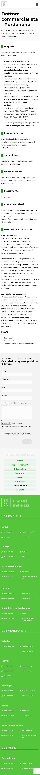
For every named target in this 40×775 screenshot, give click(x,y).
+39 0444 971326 (8, 763)
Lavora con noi (20, 486)
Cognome (5, 379)
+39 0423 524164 (8, 710)
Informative (20, 469)
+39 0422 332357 (8, 671)
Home (20, 461)
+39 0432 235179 (8, 532)
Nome (4, 371)
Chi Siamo (20, 481)
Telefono (4, 395)
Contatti (20, 490)
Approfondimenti (20, 465)
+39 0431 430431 (8, 613)
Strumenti (20, 473)
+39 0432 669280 (8, 571)
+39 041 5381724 (8, 730)
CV (2, 421)
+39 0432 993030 (8, 593)
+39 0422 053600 (8, 646)
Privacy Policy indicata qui (24, 433)
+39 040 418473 (8, 552)
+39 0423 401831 (8, 690)
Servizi (20, 477)
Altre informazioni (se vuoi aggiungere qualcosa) (14, 404)
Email (3, 387)
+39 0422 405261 (8, 666)
